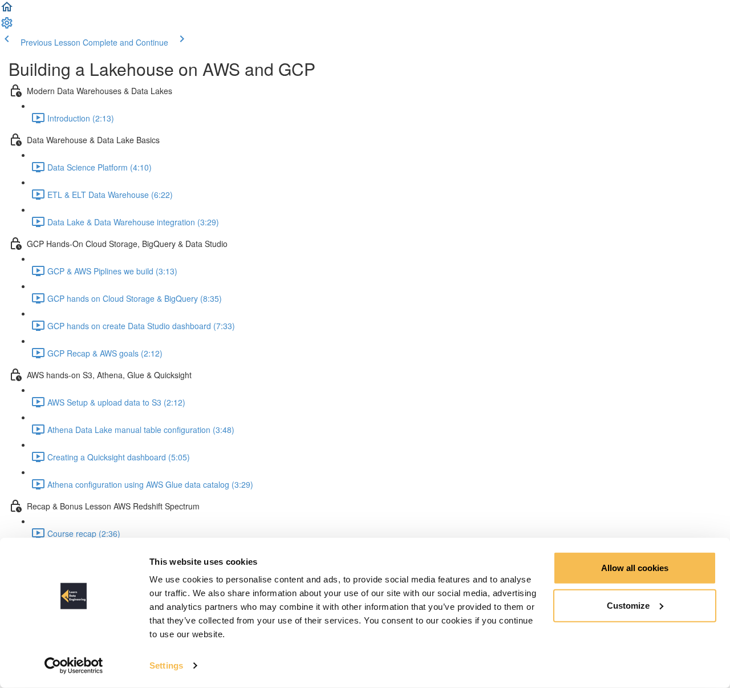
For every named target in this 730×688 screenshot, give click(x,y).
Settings (166, 665)
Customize (628, 605)
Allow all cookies (634, 568)
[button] (7, 10)
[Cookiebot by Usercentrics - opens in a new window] (74, 665)
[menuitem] (7, 26)
